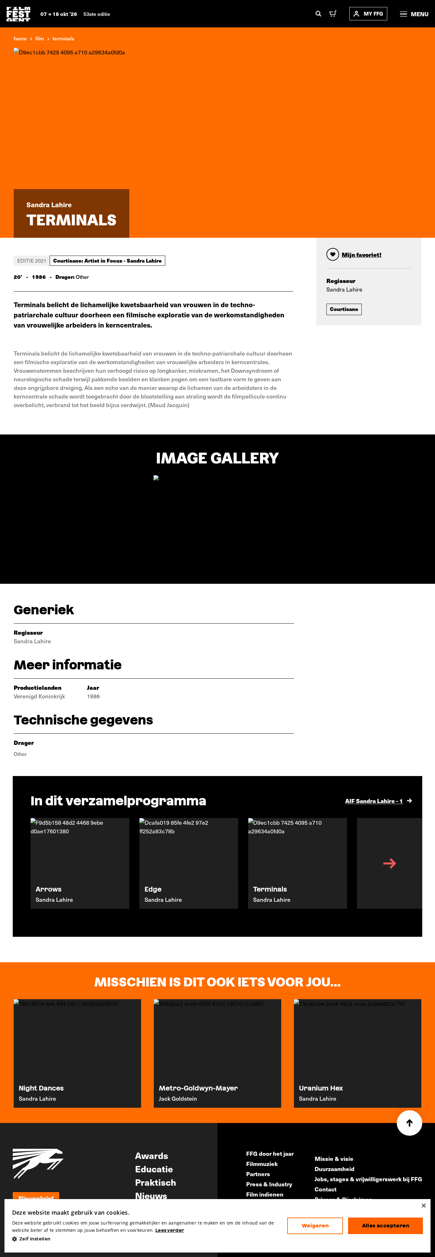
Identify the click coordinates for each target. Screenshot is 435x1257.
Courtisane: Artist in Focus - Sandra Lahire (107, 260)
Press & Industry (269, 1184)
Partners (258, 1174)
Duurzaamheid (334, 1169)
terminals (63, 38)
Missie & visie (334, 1158)
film (39, 38)
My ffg (373, 13)
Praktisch (155, 1182)
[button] (144, 1239)
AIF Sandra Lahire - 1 (374, 800)
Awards (151, 1155)
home (20, 38)
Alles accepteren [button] (385, 1226)
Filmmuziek (262, 1164)
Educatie (154, 1168)
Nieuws (151, 1195)
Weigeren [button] (315, 1226)
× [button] (423, 1206)
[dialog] (217, 1226)
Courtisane (344, 309)
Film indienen (264, 1194)
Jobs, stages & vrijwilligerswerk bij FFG (368, 1179)
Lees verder (169, 1230)
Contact (326, 1189)
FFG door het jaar (270, 1153)
